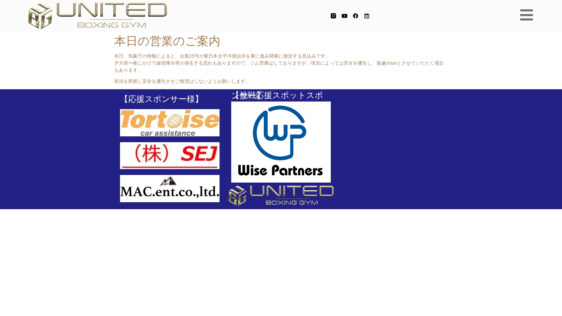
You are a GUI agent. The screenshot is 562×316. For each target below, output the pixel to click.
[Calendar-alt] (366, 15)
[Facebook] (355, 15)
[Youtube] (344, 15)
